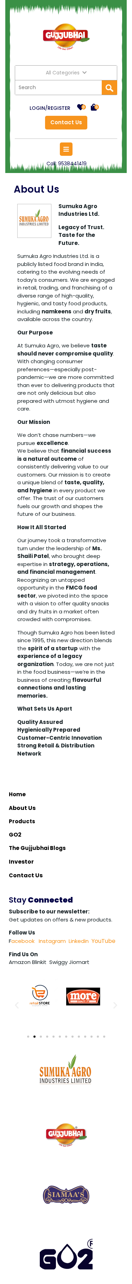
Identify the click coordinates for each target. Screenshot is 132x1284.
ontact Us (28, 875)
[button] (16, 1004)
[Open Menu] (66, 149)
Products (22, 821)
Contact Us (63, 121)
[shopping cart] (94, 108)
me (21, 794)
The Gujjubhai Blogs (38, 848)
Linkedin (79, 941)
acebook (22, 941)
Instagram (51, 941)
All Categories (63, 72)
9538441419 (72, 163)
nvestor (23, 862)
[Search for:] (58, 87)
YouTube (103, 941)
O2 (17, 835)
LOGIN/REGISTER (50, 108)
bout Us (25, 808)
